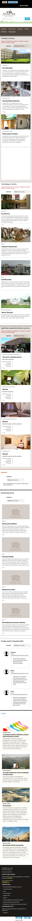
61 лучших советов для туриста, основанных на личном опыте (16, 773)
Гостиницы (12, 29)
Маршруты (12, 32)
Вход (4, 2)
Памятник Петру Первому (9, 524)
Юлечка (12, 670)
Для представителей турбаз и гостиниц (12, 887)
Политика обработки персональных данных (13, 900)
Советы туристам (7, 770)
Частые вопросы (7, 893)
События (3, 32)
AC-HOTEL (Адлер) (6, 279)
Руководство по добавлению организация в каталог (15, 904)
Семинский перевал (7, 557)
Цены (4, 891)
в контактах (10, 878)
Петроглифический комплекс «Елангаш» (13, 622)
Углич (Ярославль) (7, 68)
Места (27, 29)
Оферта (5, 898)
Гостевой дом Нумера (17, 655)
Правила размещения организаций (11, 902)
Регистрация (13, 2)
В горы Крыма (7, 806)
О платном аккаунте (7, 889)
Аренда (20, 29)
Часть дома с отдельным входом (11, 357)
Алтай (3, 554)
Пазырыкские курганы (8, 589)
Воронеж (4, 521)
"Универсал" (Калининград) (9, 246)
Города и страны (6, 803)
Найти (27, 18)
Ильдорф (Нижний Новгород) (10, 101)
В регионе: (8, 46)
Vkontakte (5, 912)
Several (12, 691)
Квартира (5, 389)
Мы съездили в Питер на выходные (13, 845)
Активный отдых (7, 732)
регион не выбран (24, 5)
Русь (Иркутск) (5, 214)
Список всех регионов (7, 872)
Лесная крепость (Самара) (10, 134)
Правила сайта (6, 895)
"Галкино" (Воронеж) (7, 312)
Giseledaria (13, 652)
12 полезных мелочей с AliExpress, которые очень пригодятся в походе (15, 735)
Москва (12, 654)
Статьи (3, 713)
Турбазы (3, 29)
